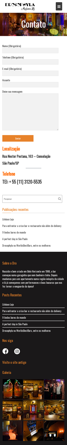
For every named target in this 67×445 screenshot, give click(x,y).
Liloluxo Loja (8, 219)
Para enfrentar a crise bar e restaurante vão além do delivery (31, 226)
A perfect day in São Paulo (14, 239)
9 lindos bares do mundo (14, 232)
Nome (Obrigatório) (11, 46)
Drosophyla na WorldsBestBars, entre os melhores (26, 245)
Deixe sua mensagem (12, 91)
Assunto (6, 80)
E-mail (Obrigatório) (12, 69)
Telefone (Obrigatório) (13, 57)
